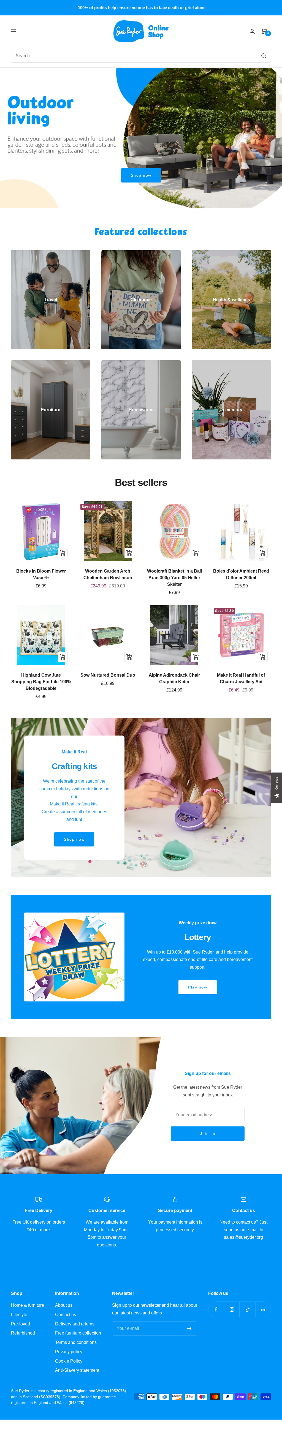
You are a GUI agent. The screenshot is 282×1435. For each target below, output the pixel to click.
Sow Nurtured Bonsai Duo (107, 675)
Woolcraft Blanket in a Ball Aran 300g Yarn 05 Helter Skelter (174, 578)
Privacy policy (68, 1351)
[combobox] (103, 56)
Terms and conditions (76, 1342)
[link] (50, 299)
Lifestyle (19, 1314)
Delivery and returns (74, 1324)
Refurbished (23, 1333)
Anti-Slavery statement (77, 1370)
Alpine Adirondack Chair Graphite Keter (174, 678)
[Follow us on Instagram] (231, 1309)
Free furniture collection (78, 1333)
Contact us (65, 1314)
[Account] (252, 31)
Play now (197, 987)
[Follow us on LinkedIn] (263, 1309)
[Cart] (264, 31)
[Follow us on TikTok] (247, 1309)
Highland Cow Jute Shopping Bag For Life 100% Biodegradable (41, 682)
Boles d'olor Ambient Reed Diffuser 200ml (241, 574)
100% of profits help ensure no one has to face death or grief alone (141, 7)
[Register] (189, 1328)
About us (63, 1305)
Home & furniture (27, 1305)
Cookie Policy (68, 1361)
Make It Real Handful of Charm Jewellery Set (241, 678)
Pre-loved (20, 1324)
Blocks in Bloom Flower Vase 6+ (41, 574)
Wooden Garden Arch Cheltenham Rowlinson (107, 574)
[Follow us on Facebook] (216, 1309)
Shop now (141, 175)
